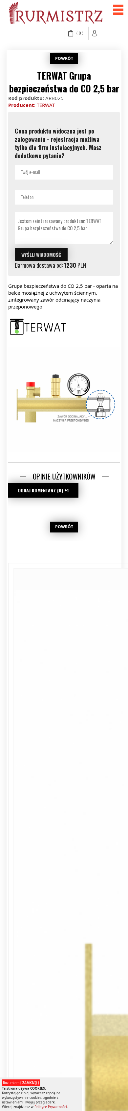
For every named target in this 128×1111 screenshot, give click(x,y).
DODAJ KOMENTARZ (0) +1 (43, 490)
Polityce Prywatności (50, 1106)
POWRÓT (64, 58)
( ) (79, 33)
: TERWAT (31, 105)
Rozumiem (21, 1082)
